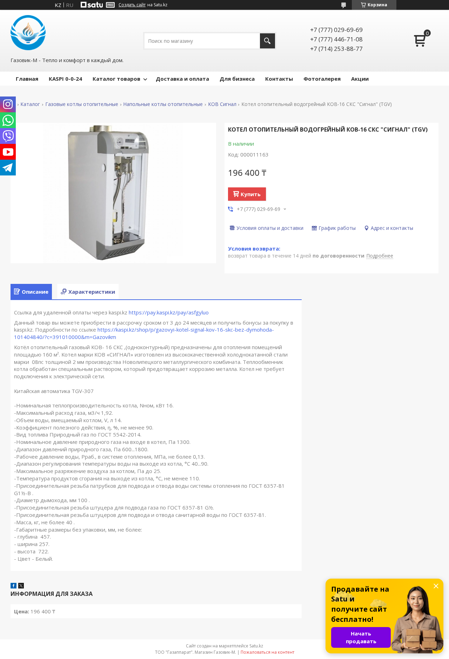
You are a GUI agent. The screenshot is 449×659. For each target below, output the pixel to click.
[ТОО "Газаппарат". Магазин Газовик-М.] (28, 32)
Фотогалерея (322, 78)
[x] (21, 586)
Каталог (30, 104)
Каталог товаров (116, 78)
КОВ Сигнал (222, 104)
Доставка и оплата (182, 78)
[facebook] (13, 586)
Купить (251, 194)
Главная (27, 78)
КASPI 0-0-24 (65, 78)
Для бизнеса (237, 78)
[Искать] (267, 40)
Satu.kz (256, 646)
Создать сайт (132, 4)
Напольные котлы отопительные (163, 104)
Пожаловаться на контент (267, 652)
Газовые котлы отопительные (81, 104)
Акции (360, 78)
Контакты (279, 78)
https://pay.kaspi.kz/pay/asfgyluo (169, 312)
